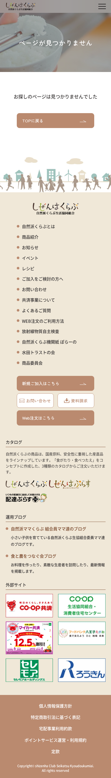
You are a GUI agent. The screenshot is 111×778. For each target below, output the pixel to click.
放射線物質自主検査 (40, 331)
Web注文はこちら (38, 418)
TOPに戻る (32, 120)
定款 (55, 751)
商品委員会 (32, 363)
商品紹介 (30, 237)
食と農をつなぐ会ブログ (33, 556)
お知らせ (30, 247)
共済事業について (38, 300)
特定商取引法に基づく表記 (55, 717)
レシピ (28, 268)
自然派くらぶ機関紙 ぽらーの (49, 342)
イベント (30, 258)
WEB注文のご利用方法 (43, 321)
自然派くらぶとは (38, 226)
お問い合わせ (34, 289)
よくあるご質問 (36, 310)
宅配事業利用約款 (55, 728)
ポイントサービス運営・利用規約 (55, 740)
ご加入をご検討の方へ (42, 279)
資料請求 (79, 400)
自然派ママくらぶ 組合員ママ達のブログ (48, 528)
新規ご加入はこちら (40, 383)
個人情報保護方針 (55, 706)
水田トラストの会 (38, 352)
